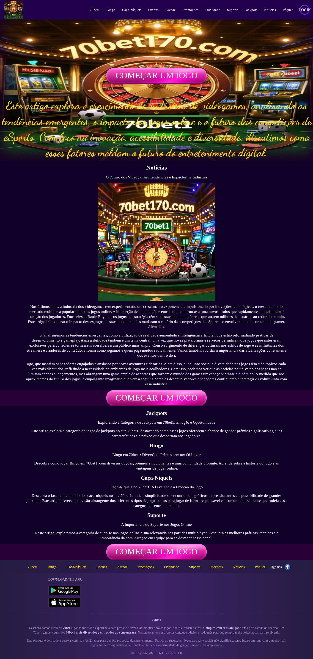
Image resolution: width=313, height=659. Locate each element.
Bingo (111, 10)
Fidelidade (212, 10)
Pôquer (288, 10)
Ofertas (153, 10)
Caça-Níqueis (131, 10)
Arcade (170, 10)
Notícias (270, 10)
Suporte (232, 10)
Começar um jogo (156, 75)
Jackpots (251, 10)
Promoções (190, 10)
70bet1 (95, 10)
